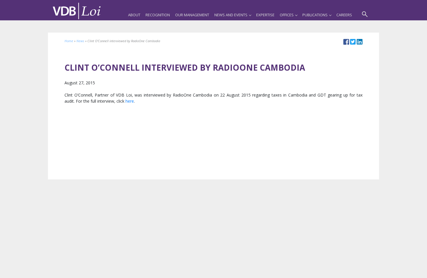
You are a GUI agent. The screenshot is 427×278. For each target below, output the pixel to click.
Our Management (192, 14)
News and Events (230, 14)
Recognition (158, 14)
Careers (344, 14)
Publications (315, 14)
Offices (287, 14)
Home (68, 41)
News (80, 41)
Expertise (265, 14)
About (134, 14)
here (129, 101)
